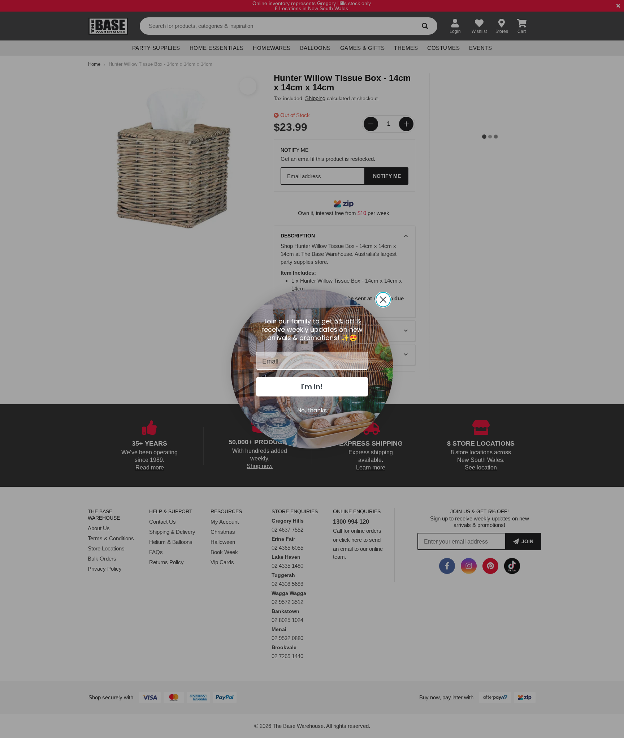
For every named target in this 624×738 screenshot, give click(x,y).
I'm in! (312, 387)
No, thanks (312, 410)
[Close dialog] (383, 299)
